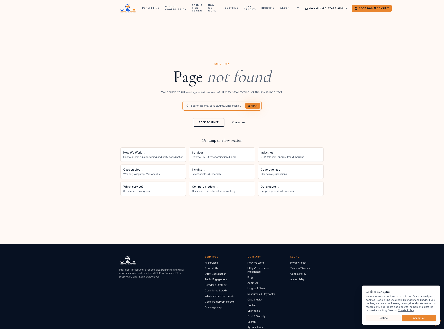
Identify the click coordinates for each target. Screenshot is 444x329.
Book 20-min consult (374, 8)
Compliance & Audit (216, 290)
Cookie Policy (298, 273)
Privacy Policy (298, 262)
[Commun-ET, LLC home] (128, 8)
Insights (268, 8)
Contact (251, 305)
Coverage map (213, 307)
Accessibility (297, 279)
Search (252, 105)
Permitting (151, 8)
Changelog (253, 310)
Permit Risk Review (197, 8)
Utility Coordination (175, 8)
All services (211, 262)
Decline (383, 317)
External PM (211, 268)
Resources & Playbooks (261, 293)
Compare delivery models (219, 301)
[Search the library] (298, 8)
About (285, 8)
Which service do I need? (219, 296)
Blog (250, 277)
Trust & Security (256, 316)
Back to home (209, 122)
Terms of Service (300, 268)
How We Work (212, 8)
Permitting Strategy (216, 284)
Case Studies (250, 8)
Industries (230, 8)
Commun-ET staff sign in (328, 8)
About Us (252, 282)
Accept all (419, 317)
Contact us (238, 122)
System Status (255, 327)
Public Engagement (216, 279)
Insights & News (256, 288)
